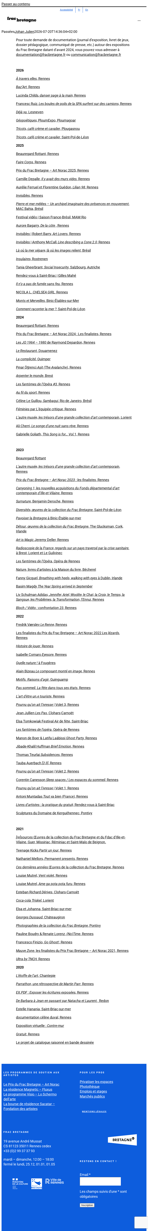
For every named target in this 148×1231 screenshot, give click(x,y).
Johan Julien (24, 32)
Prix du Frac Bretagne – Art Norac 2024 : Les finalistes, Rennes (63, 334)
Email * (85, 1175)
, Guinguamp (42, 679)
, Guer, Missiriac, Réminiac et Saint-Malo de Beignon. (66, 842)
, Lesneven (29, 112)
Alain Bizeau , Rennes (55, 671)
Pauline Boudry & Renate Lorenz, (41, 934)
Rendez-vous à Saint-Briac (65, 805)
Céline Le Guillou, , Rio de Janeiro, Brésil (54, 401)
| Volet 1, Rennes (47, 788)
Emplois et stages (93, 1091)
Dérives (47, 892)
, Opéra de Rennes (48, 561)
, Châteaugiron (54, 917)
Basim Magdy (54, 586)
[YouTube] (101, 1221)
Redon (103, 1001)
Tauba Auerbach (29, 763)
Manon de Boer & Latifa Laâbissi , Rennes (56, 738)
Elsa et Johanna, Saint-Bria (36, 909)
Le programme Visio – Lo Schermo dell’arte (30, 1096)
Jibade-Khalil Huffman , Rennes (50, 746)
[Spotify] (119, 1221)
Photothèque (90, 1086)
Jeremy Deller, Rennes (42, 540)
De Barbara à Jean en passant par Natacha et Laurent (56, 1001)
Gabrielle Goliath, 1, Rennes (52, 434)
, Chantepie (47, 976)
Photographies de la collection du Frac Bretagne (52, 925)
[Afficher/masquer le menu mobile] (139, 19)
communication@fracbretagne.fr (96, 55)
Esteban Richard (29, 892)
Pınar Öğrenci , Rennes (48, 367)
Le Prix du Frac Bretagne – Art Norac (31, 1084)
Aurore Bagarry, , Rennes (42, 225)
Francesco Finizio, (30, 942)
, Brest (34, 376)
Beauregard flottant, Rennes (37, 154)
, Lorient (74, 417)
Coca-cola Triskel (28, 900)
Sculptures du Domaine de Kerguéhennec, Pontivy (54, 813)
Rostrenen (32, 259)
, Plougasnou (48, 129)
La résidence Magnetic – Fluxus (27, 1089)
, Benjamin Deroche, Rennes (45, 501)
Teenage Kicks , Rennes (44, 850)
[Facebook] (83, 1221)
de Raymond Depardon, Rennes (55, 342)
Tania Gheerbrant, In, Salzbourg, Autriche (58, 267)
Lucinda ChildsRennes (51, 95)
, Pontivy (94, 925)
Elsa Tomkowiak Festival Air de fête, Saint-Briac (52, 721)
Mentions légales (94, 1111)
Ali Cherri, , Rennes (52, 426)
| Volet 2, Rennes (47, 771)
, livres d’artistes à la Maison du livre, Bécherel (56, 569)
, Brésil (53, 250)
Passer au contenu (16, 4)
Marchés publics (92, 1096)
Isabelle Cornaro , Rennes (41, 655)
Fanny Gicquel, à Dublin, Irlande (69, 578)
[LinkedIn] (110, 1221)
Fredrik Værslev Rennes (41, 625)
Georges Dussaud (29, 917)
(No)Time (73, 934)
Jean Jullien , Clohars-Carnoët (45, 713)
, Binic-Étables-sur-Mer (47, 301)
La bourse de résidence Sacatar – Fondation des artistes (29, 1106)
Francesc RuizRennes (74, 104)
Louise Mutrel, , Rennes (41, 875)
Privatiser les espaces (96, 1082)
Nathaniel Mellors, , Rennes (52, 859)
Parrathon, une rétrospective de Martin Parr (48, 984)
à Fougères (36, 663)
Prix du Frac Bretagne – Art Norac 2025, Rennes (52, 170)
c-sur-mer (64, 909)
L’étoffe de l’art (27, 976)
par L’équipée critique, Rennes (46, 409)
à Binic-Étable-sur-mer (48, 518)
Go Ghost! (51, 942)
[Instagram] (92, 1221)
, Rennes (33, 79)
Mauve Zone (25, 951)
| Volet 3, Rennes (47, 705)
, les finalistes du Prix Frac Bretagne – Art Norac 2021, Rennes (81, 951)
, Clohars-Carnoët (65, 892)
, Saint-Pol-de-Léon (52, 137)
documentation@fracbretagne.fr (41, 55)
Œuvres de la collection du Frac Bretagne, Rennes (70, 867)
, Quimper (33, 359)
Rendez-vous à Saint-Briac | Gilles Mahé (46, 275)
